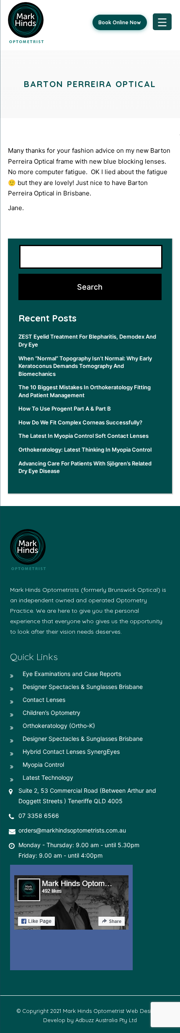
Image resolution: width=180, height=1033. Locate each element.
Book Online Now (119, 22)
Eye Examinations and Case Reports (72, 673)
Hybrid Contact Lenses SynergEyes (71, 751)
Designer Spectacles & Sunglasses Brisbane (83, 686)
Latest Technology (48, 777)
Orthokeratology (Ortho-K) (59, 725)
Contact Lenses (44, 699)
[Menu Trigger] (162, 21)
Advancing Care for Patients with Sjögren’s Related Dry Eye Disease (85, 467)
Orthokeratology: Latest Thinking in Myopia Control (85, 449)
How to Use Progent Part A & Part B (64, 408)
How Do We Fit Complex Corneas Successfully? (80, 422)
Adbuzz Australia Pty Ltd (106, 1020)
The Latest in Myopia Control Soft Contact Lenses (83, 435)
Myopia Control (43, 764)
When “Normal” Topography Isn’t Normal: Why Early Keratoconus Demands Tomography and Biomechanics (85, 366)
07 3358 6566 (38, 815)
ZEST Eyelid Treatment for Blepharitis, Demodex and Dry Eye (87, 340)
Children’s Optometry (51, 712)
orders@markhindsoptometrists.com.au (72, 830)
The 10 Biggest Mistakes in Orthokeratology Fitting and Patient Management (84, 391)
